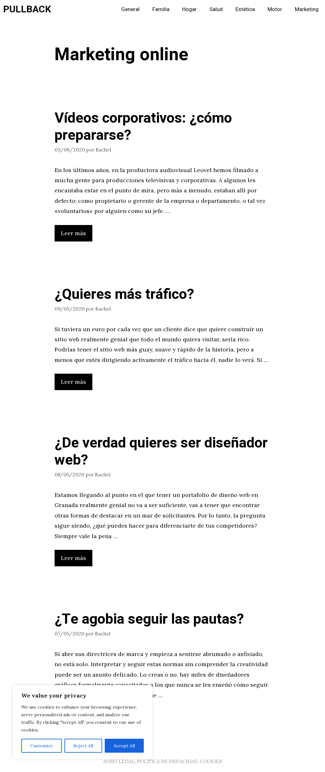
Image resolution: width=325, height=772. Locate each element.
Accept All (124, 746)
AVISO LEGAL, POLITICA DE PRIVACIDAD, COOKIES (162, 761)
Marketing (307, 9)
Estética (245, 9)
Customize (41, 746)
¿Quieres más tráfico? (124, 294)
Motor (275, 9)
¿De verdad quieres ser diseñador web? (161, 452)
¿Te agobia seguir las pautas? (149, 619)
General (130, 9)
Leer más (73, 233)
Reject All (83, 746)
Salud (216, 9)
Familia (160, 9)
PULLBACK (27, 9)
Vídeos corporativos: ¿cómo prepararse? (143, 127)
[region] (82, 722)
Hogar (189, 9)
